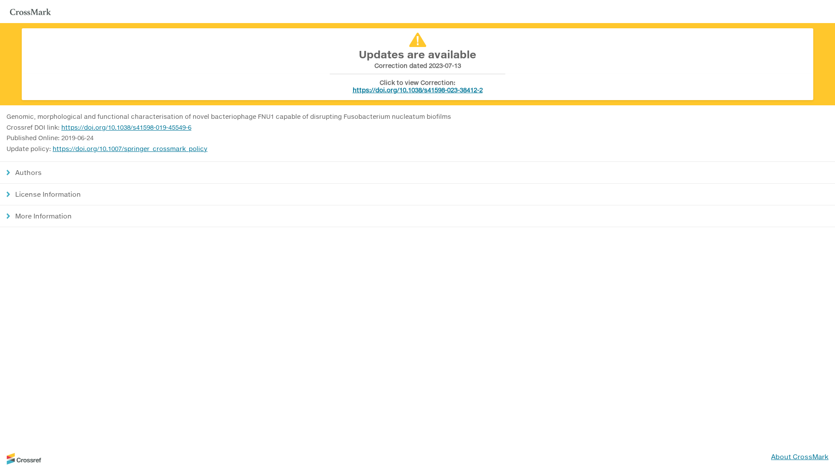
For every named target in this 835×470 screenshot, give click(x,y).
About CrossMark (799, 456)
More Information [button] (43, 216)
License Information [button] (48, 194)
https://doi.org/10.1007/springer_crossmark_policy (130, 148)
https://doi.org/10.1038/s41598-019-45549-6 (126, 127)
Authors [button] (28, 172)
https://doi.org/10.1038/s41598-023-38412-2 (418, 90)
